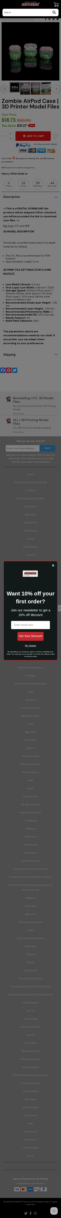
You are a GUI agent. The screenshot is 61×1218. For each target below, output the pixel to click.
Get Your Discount (30, 636)
